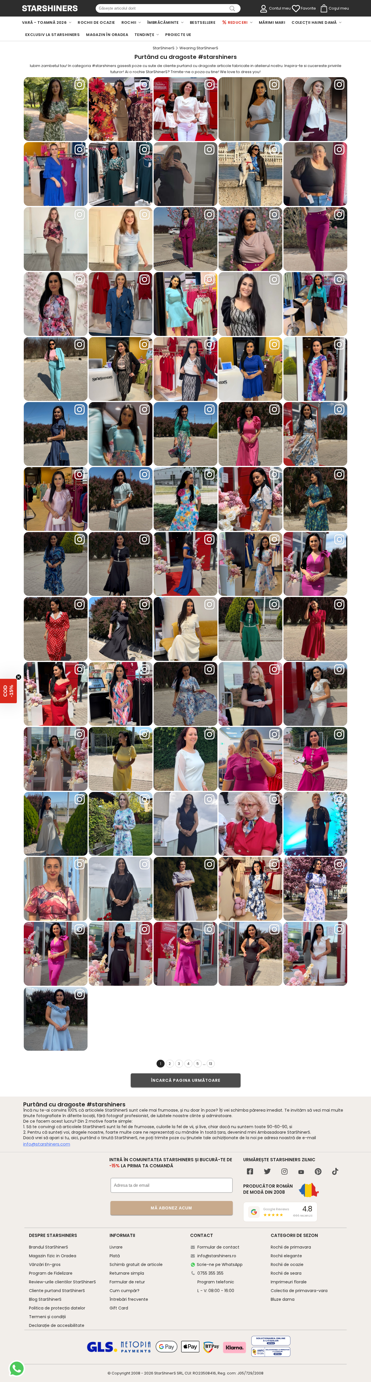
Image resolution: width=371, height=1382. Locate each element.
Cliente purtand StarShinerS (57, 1291)
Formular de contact (218, 1247)
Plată (115, 1256)
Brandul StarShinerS (48, 1247)
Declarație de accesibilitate (56, 1325)
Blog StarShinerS (45, 1299)
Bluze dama (282, 1299)
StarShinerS (165, 1373)
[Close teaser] (18, 677)
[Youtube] (301, 1172)
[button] (8, 691)
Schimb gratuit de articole (136, 1264)
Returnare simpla (127, 1273)
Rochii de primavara (291, 1247)
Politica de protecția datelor (57, 1308)
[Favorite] (296, 8)
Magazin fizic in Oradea (52, 1256)
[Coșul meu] (323, 8)
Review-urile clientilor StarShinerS (62, 1282)
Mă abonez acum (171, 1208)
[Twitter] (267, 1172)
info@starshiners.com (46, 1144)
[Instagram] (284, 1172)
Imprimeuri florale (289, 1282)
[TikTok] (335, 1172)
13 (210, 1063)
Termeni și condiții (47, 1317)
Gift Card (119, 1308)
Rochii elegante (286, 1256)
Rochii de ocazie (287, 1264)
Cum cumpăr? (124, 1291)
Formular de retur (127, 1282)
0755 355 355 (210, 1273)
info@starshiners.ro (216, 1256)
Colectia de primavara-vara (299, 1291)
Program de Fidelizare (50, 1273)
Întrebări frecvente (129, 1299)
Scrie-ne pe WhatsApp (220, 1264)
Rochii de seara (286, 1273)
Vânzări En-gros (45, 1264)
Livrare (116, 1247)
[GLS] (102, 1351)
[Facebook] (250, 1172)
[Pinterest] (318, 1172)
